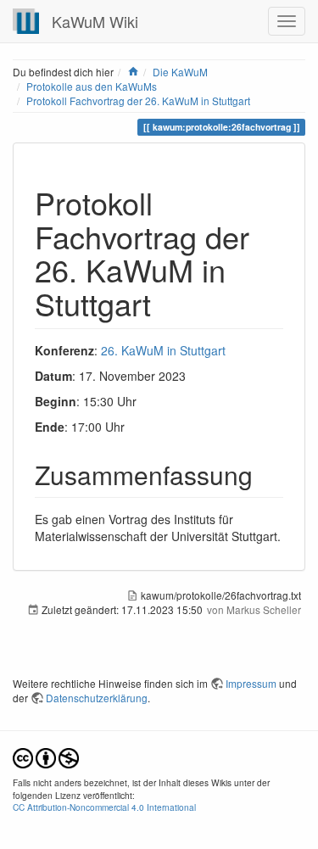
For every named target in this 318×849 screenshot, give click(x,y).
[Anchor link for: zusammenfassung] (265, 474)
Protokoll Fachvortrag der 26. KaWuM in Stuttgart (138, 100)
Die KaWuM (180, 71)
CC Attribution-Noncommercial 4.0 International (104, 807)
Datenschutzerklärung (97, 697)
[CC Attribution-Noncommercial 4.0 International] (46, 757)
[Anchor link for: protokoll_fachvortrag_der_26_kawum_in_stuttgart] (166, 303)
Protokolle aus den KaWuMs (91, 86)
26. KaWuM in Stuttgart (163, 350)
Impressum (251, 683)
